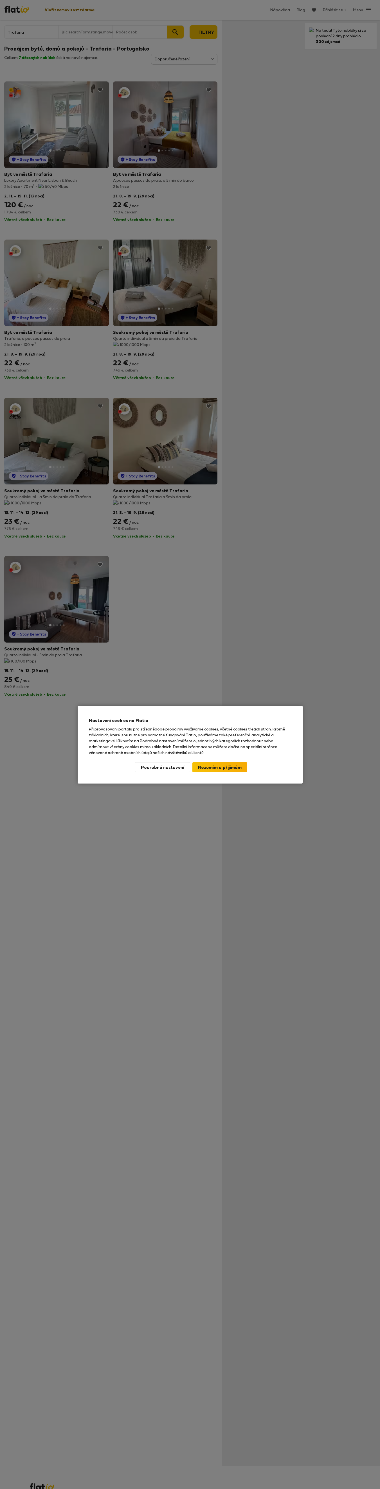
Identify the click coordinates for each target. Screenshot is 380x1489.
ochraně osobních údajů (130, 752)
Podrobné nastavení (162, 767)
